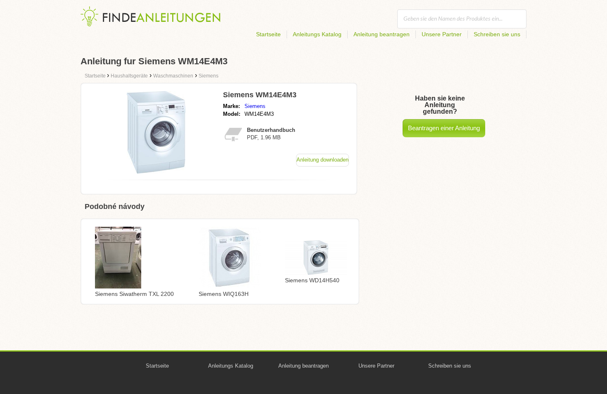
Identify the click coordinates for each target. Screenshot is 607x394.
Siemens (255, 106)
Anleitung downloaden (322, 160)
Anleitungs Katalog (317, 34)
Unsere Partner (442, 34)
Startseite (268, 34)
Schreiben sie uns (497, 34)
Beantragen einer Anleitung (444, 127)
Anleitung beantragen (381, 34)
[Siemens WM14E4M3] (156, 171)
